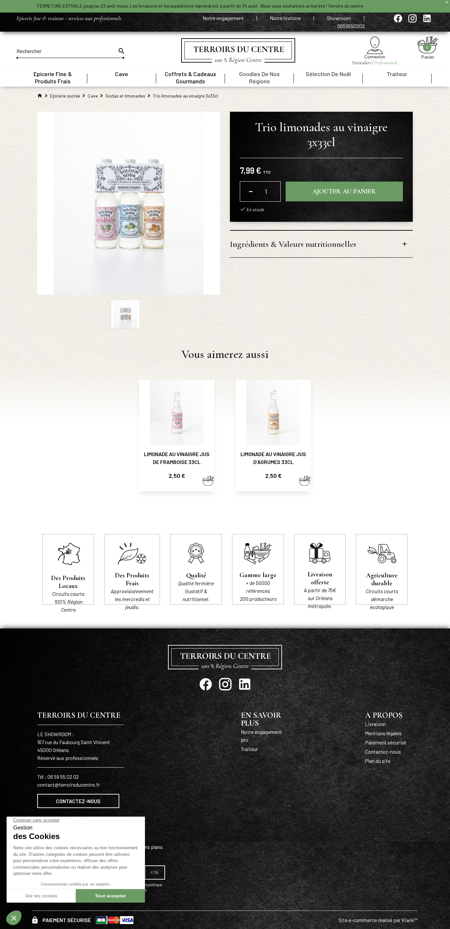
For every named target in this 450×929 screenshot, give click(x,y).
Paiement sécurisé (385, 742)
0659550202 (351, 26)
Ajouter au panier (344, 191)
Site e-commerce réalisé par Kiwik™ (378, 920)
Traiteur (249, 749)
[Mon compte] (374, 45)
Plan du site (377, 761)
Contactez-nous (78, 801)
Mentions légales (383, 733)
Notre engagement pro (261, 736)
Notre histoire (286, 18)
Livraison (375, 724)
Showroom (339, 18)
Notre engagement (224, 18)
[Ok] (121, 51)
